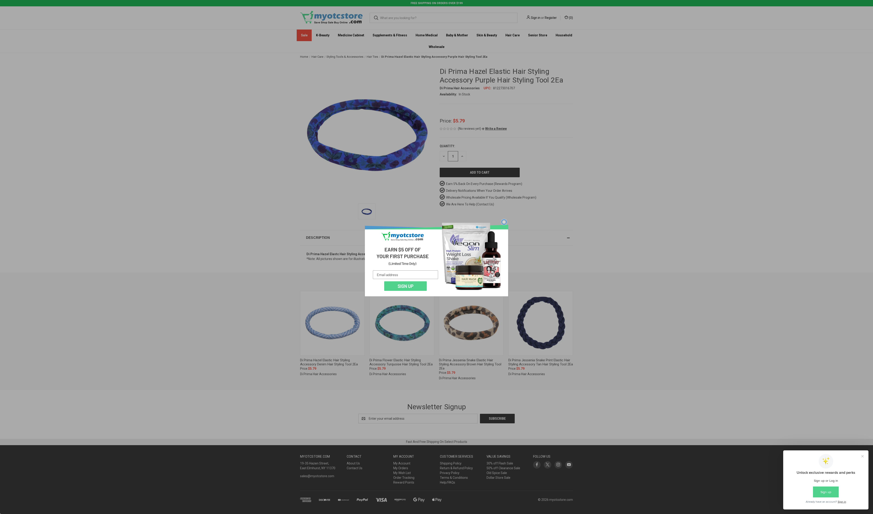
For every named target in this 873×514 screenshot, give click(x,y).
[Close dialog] (504, 222)
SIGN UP (406, 286)
